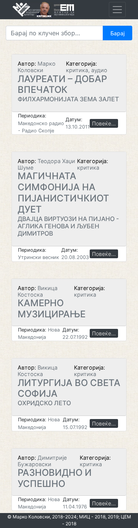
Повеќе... (104, 123)
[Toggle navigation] (117, 9)
